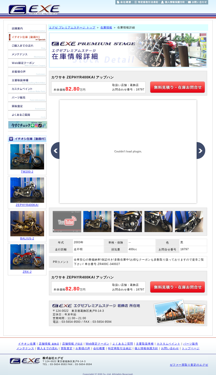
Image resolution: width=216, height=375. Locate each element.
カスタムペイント (168, 343)
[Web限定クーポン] (27, 65)
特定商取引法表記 (120, 348)
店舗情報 (49, 343)
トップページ (191, 348)
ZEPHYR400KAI (27, 205)
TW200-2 (27, 171)
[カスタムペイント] (27, 91)
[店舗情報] (27, 30)
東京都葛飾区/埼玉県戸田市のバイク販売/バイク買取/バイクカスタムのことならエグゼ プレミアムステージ (34, 9)
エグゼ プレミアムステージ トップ (72, 27)
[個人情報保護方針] (172, 2)
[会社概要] (124, 2)
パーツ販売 (190, 343)
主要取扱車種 (145, 343)
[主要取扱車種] (27, 82)
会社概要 (99, 348)
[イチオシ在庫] (27, 39)
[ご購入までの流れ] (27, 47)
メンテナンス (25, 348)
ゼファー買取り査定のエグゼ (189, 364)
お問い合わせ (170, 348)
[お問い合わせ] (197, 2)
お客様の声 (83, 348)
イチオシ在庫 (27, 343)
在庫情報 (106, 27)
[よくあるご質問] (27, 116)
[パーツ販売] (27, 99)
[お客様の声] (27, 73)
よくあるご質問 (122, 343)
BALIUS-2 (27, 238)
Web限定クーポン (97, 343)
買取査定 (67, 348)
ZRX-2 (27, 271)
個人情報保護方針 (146, 348)
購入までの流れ (47, 348)
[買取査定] (27, 108)
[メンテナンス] (27, 56)
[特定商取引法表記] (146, 2)
